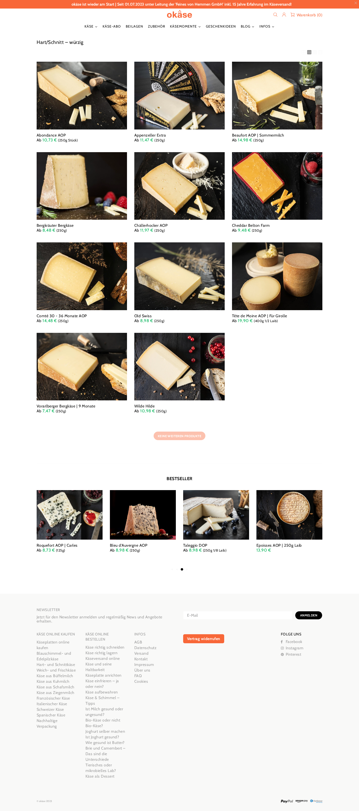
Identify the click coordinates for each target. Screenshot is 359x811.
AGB (138, 642)
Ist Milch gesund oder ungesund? (104, 712)
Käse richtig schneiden (105, 647)
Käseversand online (102, 658)
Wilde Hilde (144, 406)
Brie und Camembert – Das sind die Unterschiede (105, 754)
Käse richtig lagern (101, 653)
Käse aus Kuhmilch (53, 681)
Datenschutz (145, 647)
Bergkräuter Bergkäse (55, 225)
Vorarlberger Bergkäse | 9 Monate (66, 406)
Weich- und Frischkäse (56, 670)
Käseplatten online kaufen (53, 645)
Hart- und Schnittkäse (56, 664)
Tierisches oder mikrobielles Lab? (100, 768)
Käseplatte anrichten (103, 675)
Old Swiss (143, 316)
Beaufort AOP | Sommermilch (258, 135)
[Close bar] (356, 3)
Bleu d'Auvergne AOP (128, 545)
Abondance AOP (51, 135)
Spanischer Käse (51, 715)
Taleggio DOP (195, 545)
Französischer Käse (53, 698)
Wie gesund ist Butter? (105, 742)
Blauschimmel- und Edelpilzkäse (54, 656)
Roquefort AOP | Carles (57, 545)
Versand (141, 653)
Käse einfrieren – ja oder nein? (102, 684)
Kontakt (141, 659)
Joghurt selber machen (105, 731)
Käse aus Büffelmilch (55, 675)
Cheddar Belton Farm (251, 225)
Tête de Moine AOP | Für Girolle (259, 316)
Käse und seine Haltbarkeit (98, 667)
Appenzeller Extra (150, 135)
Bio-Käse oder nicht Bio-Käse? (102, 723)
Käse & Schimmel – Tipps (102, 700)
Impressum (144, 664)
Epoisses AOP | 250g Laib (279, 545)
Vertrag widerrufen (203, 638)
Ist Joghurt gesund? (102, 737)
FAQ (138, 675)
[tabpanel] (69, 526)
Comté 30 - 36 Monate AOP (62, 316)
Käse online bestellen (179, 14)
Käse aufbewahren (101, 692)
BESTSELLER (179, 478)
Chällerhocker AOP (151, 225)
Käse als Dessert (100, 776)
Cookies (141, 681)
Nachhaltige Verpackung (47, 723)
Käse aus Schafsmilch (55, 687)
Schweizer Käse (50, 709)
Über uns (142, 670)
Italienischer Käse (52, 704)
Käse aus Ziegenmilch (55, 692)
